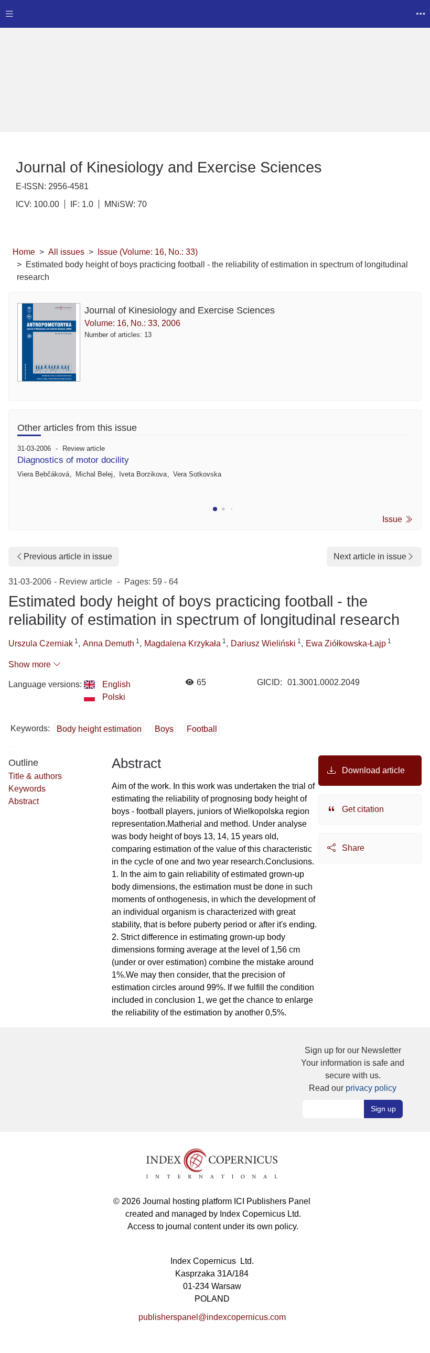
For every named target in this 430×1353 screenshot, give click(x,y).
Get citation (362, 809)
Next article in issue (370, 556)
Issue (393, 519)
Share (352, 847)
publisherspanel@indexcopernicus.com (212, 1317)
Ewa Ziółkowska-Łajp (346, 643)
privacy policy (371, 1088)
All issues (66, 251)
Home (24, 251)
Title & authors (35, 776)
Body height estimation (99, 728)
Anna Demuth (108, 643)
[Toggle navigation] (9, 14)
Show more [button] (30, 664)
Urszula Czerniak (40, 643)
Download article (372, 770)
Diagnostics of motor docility (73, 460)
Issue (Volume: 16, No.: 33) (148, 251)
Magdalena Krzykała (182, 643)
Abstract (23, 801)
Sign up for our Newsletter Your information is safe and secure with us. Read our (352, 1069)
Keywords (27, 788)
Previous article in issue (68, 556)
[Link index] (211, 1163)
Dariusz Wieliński (263, 643)
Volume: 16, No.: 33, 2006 (132, 323)
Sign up (383, 1109)
